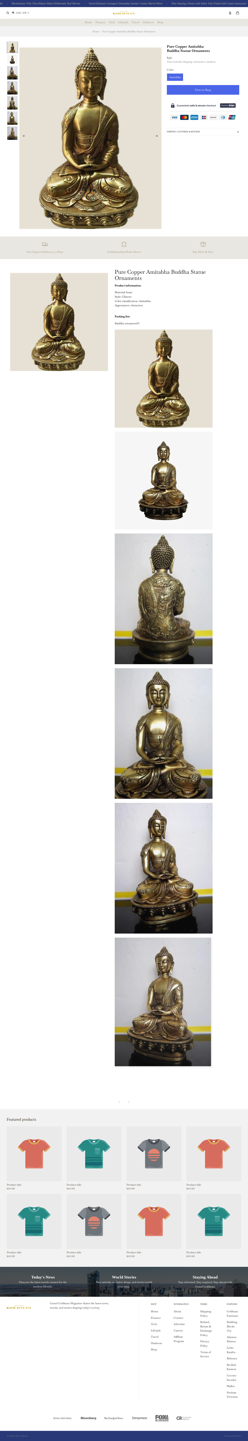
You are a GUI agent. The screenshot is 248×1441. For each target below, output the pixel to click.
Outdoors (156, 1343)
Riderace (232, 1358)
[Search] (7, 13)
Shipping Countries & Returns (183, 132)
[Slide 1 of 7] (12, 47)
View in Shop (203, 90)
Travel (155, 1337)
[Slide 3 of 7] (12, 72)
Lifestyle (156, 1330)
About (177, 1311)
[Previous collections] (119, 1102)
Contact (178, 1318)
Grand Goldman (20, 1436)
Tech (154, 1324)
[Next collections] (128, 1102)
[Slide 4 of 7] (12, 88)
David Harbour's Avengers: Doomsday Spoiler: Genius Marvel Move (96, 3)
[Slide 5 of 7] (12, 103)
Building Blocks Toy (232, 1326)
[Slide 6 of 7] (12, 118)
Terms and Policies (232, 1436)
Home (95, 31)
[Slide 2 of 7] (12, 59)
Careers (178, 1330)
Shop (154, 1349)
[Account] (230, 13)
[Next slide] (157, 136)
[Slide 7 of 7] (12, 133)
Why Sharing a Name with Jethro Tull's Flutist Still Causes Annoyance (179, 3)
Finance (156, 1318)
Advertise (179, 1324)
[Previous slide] (23, 136)
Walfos (231, 1386)
